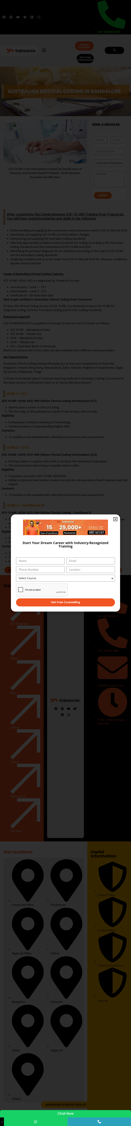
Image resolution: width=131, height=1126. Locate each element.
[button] (115, 519)
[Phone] (99, 1121)
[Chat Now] (35, 1121)
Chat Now (65, 1113)
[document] (65, 563)
